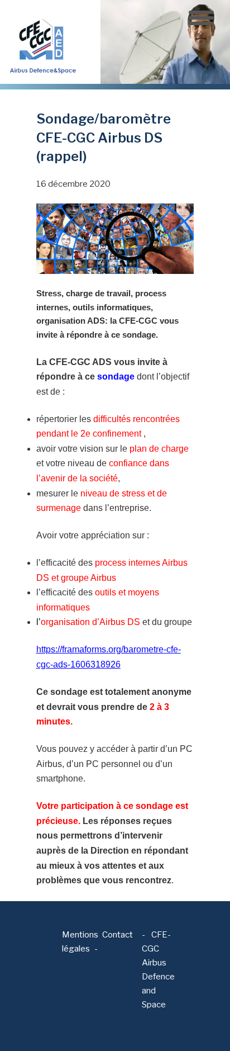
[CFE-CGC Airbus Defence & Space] (42, 41)
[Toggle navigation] (201, 18)
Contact (117, 935)
